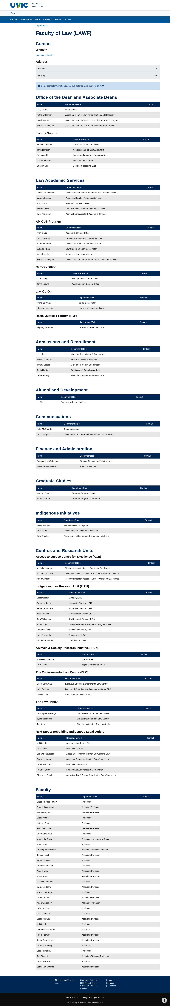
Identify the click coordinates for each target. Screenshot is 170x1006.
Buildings (47, 19)
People (13, 19)
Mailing (41, 75)
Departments (26, 19)
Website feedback (95, 1002)
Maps (37, 19)
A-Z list (67, 19)
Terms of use (69, 998)
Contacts (112, 986)
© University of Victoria (76, 1002)
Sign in (99, 86)
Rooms (58, 19)
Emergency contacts (97, 998)
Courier (41, 69)
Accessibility (82, 998)
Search (14, 13)
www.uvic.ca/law (43, 55)
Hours (111, 983)
